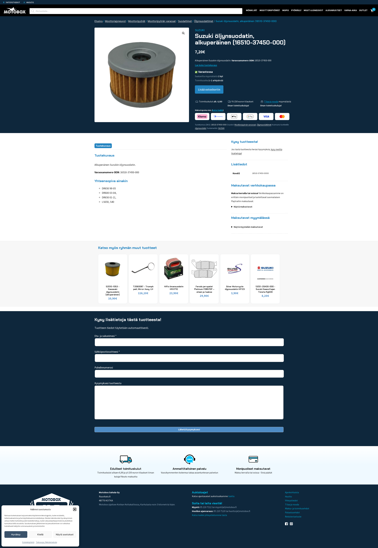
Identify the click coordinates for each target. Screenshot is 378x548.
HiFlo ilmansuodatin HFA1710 (173, 287)
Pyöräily (296, 10)
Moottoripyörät (270, 10)
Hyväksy (16, 534)
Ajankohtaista (292, 492)
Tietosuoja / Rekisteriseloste (46, 542)
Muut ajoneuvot (313, 10)
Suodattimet (185, 21)
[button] (74, 509)
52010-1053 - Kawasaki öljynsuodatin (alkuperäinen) (113, 290)
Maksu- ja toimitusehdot (297, 508)
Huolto (30, 2)
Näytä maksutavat (243, 206)
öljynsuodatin (200, 128)
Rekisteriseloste (293, 516)
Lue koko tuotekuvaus (206, 65)
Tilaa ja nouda (271, 101)
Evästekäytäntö (28, 542)
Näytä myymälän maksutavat (248, 226)
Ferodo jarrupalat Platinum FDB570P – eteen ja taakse (204, 289)
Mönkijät (251, 10)
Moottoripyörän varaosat (162, 21)
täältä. (231, 496)
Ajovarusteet (334, 10)
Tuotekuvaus (103, 145)
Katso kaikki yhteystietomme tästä (209, 515)
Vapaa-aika (350, 10)
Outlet (363, 10)
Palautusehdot (292, 512)
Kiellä (40, 534)
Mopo (285, 10)
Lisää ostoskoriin (209, 89)
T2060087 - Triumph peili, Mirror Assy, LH (143, 287)
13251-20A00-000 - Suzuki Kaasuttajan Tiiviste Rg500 (265, 289)
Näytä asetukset (65, 534)
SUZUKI (221, 128)
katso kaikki (217, 110)
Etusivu (98, 21)
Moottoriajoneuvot (115, 21)
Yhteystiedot (12, 2)
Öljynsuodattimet (203, 21)
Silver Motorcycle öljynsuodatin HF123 (235, 287)
